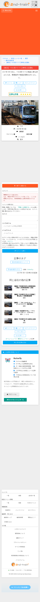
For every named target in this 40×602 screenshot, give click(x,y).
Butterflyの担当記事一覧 (16, 399)
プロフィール (12, 394)
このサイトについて (20, 529)
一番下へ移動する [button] (20, 185)
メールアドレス (6, 230)
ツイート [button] (9, 83)
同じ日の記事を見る (20, 342)
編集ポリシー (20, 538)
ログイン (10, 241)
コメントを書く (21, 251)
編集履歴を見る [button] (14, 269)
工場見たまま (8, 522)
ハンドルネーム (6, 223)
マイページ (10, 134)
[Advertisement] (20, 34)
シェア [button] (19, 83)
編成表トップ (8, 517)
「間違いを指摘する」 (24, 207)
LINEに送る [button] (20, 86)
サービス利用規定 (20, 546)
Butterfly (30, 269)
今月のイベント (31, 503)
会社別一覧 (32, 495)
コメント (4, 214)
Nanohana (28, 574)
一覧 (8, 495)
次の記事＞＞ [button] (20, 90)
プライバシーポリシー (20, 542)
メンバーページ (19, 510)
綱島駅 (21, 131)
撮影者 (28, 134)
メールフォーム (20, 560)
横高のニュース (22, 339)
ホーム (8, 339)
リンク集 (20, 551)
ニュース (14, 339)
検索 (20, 495)
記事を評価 (13, 94)
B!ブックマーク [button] (30, 83)
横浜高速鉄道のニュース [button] (20, 262)
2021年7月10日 (20, 129)
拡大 (21, 139)
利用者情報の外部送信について (20, 555)
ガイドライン (32, 510)
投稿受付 (7, 510)
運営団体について (20, 533)
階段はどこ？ (32, 517)
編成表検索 (20, 517)
